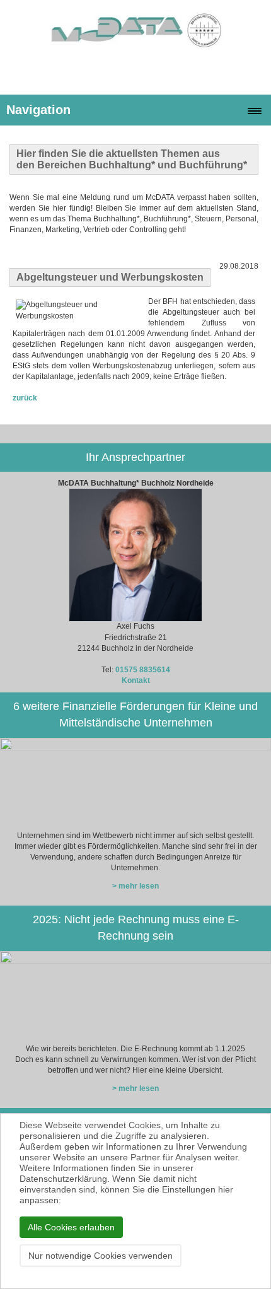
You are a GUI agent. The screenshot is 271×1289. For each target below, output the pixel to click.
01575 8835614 (142, 669)
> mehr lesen (135, 886)
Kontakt (136, 680)
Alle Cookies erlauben (71, 1227)
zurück (25, 398)
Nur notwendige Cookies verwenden (100, 1256)
